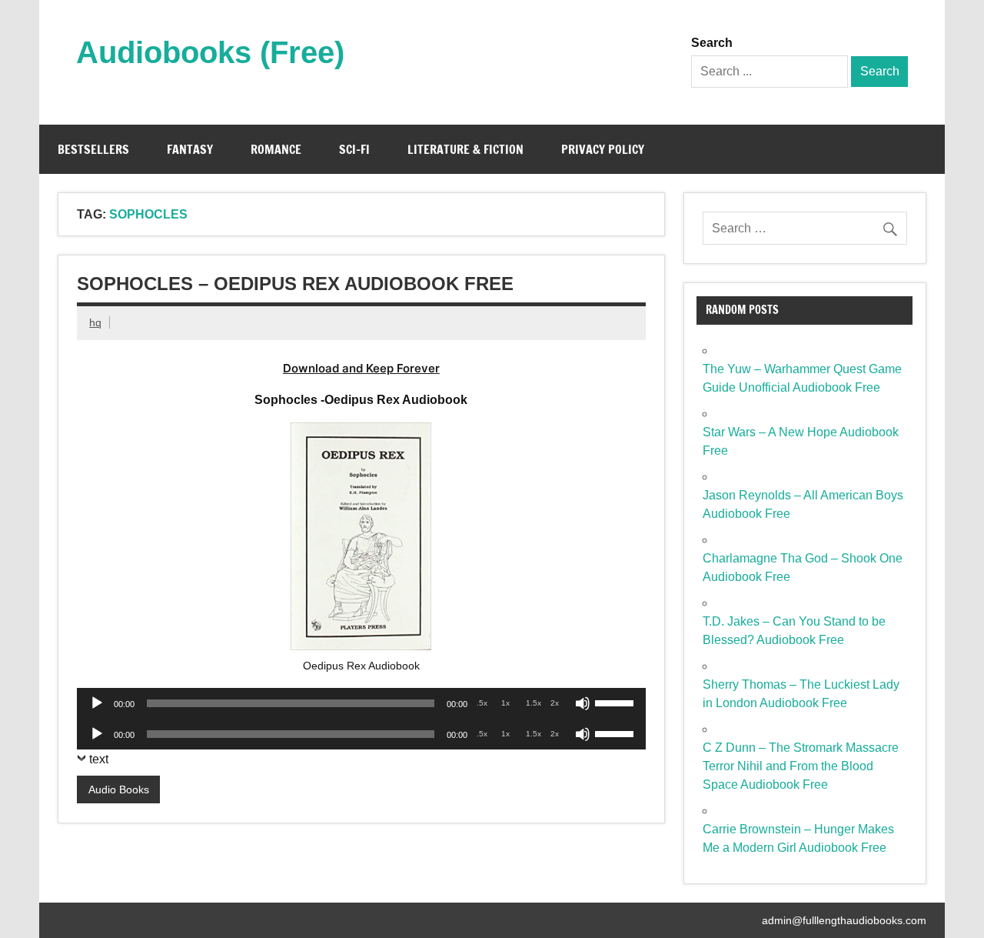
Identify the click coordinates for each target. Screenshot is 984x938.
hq (95, 322)
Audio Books (118, 789)
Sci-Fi (354, 149)
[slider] (616, 702)
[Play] (97, 703)
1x (505, 703)
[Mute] (582, 703)
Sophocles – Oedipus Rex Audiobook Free (295, 283)
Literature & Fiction (465, 149)
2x (554, 703)
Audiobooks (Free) (210, 52)
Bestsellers (93, 149)
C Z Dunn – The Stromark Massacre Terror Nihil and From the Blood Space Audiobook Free (801, 766)
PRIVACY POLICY (602, 149)
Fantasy (190, 149)
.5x (482, 703)
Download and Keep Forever (361, 368)
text (98, 759)
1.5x (533, 703)
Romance (276, 149)
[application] (361, 703)
